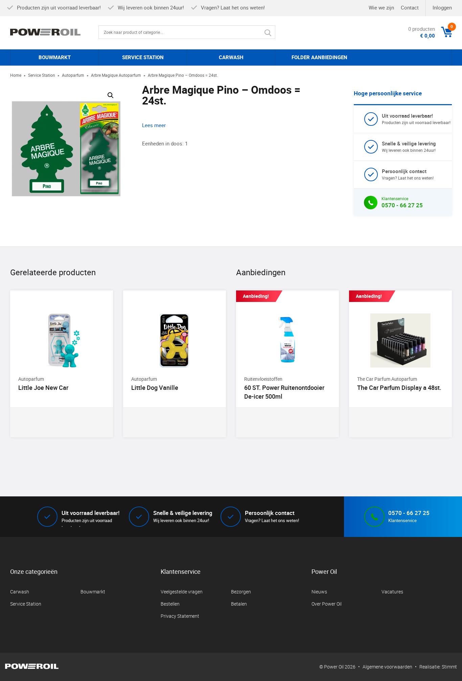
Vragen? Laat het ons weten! (408, 174)
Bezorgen (241, 591)
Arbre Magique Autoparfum (116, 75)
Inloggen (442, 7)
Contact (410, 7)
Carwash (19, 591)
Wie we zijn (381, 7)
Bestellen (170, 604)
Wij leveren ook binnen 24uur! (409, 146)
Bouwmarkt (92, 591)
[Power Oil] (54, 32)
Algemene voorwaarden (387, 666)
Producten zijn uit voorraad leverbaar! (416, 118)
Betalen (239, 604)
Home (15, 75)
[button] (111, 95)
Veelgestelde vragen (182, 591)
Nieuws (319, 591)
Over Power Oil (326, 604)
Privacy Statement (180, 616)
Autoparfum (73, 75)
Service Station (41, 75)
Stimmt (449, 666)
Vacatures (392, 591)
